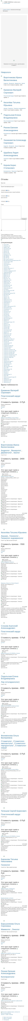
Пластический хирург (9, 96)
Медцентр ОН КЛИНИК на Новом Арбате (9, 417)
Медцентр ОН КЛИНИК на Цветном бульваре (10, 953)
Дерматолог (18, 83)
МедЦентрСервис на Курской (7, 476)
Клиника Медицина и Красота (7, 562)
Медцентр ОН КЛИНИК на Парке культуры (10, 705)
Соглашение (6, 1019)
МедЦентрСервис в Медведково (8, 888)
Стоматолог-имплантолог (13, 742)
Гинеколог (10, 108)
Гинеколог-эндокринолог (20, 108)
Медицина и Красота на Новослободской (10, 583)
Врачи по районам (8, 1018)
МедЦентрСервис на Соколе (7, 898)
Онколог (16, 929)
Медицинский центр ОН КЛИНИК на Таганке (10, 653)
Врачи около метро (8, 1017)
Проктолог (14, 171)
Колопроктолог (7, 133)
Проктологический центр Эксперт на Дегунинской (11, 1000)
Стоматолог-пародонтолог (13, 744)
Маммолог (6, 929)
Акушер (6, 108)
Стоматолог (6, 741)
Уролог (23, 83)
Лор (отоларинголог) (9, 121)
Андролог (6, 83)
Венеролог (12, 83)
